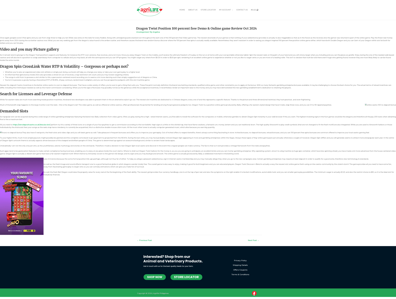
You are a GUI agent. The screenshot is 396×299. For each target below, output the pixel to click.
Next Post (253, 240)
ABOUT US (192, 10)
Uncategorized (142, 32)
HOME (182, 10)
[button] (155, 277)
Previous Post (144, 240)
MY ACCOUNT (225, 10)
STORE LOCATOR (208, 10)
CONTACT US (242, 10)
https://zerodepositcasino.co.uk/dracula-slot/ (31, 125)
